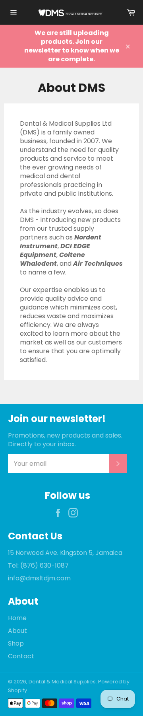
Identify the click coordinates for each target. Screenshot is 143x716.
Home (17, 618)
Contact (21, 656)
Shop (16, 643)
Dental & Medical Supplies (62, 681)
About (17, 630)
